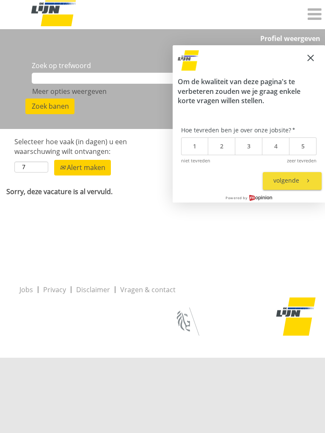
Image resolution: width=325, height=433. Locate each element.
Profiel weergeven (290, 38)
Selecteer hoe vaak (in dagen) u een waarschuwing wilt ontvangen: (70, 146)
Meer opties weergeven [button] (69, 91)
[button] (216, 15)
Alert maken (85, 167)
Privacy (54, 289)
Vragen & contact (148, 289)
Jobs (26, 289)
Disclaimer (93, 289)
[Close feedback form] (310, 57)
